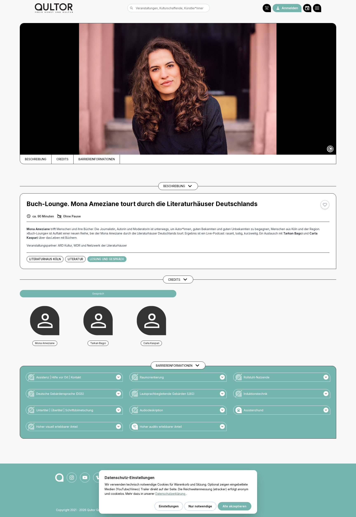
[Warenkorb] (267, 8)
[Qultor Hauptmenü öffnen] (317, 8)
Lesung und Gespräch (107, 259)
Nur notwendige (200, 506)
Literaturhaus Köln (45, 259)
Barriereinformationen (96, 159)
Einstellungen (169, 506)
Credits (62, 159)
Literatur (75, 259)
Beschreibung (35, 159)
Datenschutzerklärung (170, 493)
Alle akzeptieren (234, 506)
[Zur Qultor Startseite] (54, 8)
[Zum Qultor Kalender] (307, 8)
